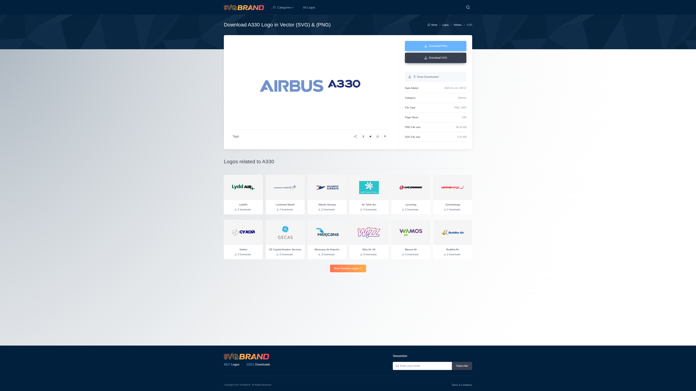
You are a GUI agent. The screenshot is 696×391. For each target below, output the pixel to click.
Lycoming (410, 204)
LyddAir (243, 204)
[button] (468, 7)
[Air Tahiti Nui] (368, 187)
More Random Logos (346, 268)
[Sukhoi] (243, 232)
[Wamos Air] (410, 232)
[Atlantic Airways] (327, 187)
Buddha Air (452, 249)
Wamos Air (411, 249)
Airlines (458, 25)
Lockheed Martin (285, 204)
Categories (284, 7)
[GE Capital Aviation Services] (285, 232)
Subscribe (462, 365)
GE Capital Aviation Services (285, 249)
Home (434, 25)
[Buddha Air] (452, 232)
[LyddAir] (243, 187)
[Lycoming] (410, 187)
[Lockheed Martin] (285, 187)
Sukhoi (243, 249)
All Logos (309, 7)
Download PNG (438, 45)
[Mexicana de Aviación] (327, 232)
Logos (445, 25)
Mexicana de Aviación (327, 249)
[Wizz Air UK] (368, 232)
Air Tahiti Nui (369, 204)
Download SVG (438, 57)
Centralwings (452, 204)
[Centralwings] (452, 187)
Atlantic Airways (327, 204)
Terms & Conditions (461, 385)
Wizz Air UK (369, 249)
